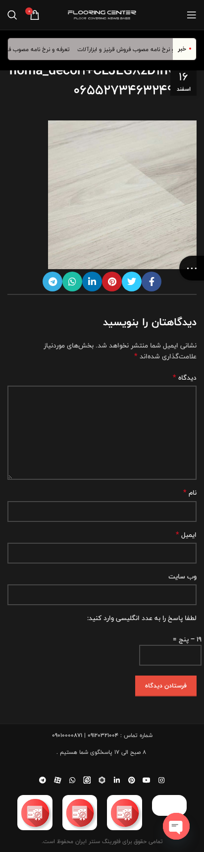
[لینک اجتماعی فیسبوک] (151, 281)
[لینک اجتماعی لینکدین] (92, 281)
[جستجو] (12, 15)
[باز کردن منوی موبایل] (192, 15)
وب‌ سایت (182, 576)
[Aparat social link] (57, 780)
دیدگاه (185, 377)
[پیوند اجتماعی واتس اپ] (72, 281)
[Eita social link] (87, 780)
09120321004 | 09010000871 (85, 735)
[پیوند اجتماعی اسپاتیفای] (102, 780)
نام (190, 492)
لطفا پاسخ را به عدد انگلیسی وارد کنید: (142, 618)
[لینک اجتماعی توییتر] (132, 281)
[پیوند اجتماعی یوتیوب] (146, 780)
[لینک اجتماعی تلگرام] (52, 281)
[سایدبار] (191, 268)
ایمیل (186, 534)
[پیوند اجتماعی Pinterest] (112, 281)
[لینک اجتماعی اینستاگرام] (161, 780)
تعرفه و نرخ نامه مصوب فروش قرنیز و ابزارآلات (138, 49)
